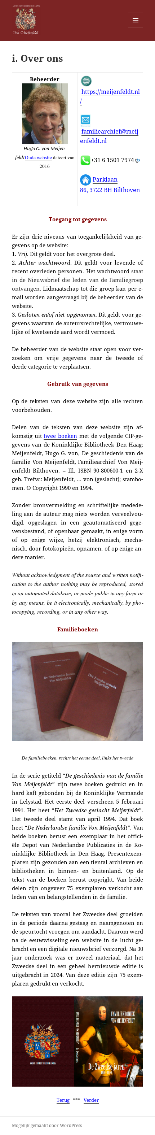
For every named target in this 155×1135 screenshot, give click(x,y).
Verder (91, 1100)
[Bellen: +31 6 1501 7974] (137, 160)
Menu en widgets (135, 27)
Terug (63, 1100)
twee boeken (60, 435)
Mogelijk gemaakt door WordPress (47, 1125)
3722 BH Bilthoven (114, 190)
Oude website (38, 157)
